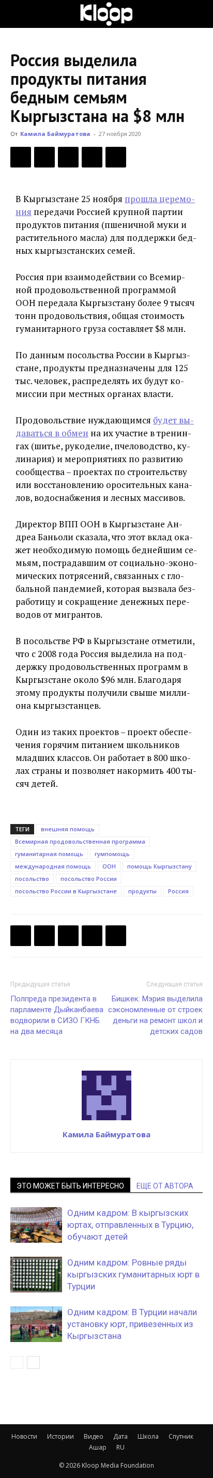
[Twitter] (44, 157)
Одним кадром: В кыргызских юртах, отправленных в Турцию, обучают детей (130, 1225)
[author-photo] (106, 1120)
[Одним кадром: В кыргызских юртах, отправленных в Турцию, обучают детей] (36, 1225)
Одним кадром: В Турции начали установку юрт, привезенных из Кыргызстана (132, 1324)
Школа (148, 1436)
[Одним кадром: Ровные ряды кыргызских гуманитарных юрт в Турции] (36, 1274)
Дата (120, 1436)
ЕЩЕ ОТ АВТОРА (164, 1186)
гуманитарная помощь (49, 854)
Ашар (97, 1447)
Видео (93, 1436)
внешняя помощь (68, 829)
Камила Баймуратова (55, 134)
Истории (60, 1436)
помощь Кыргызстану (159, 866)
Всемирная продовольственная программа (80, 841)
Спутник (181, 1436)
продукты (142, 891)
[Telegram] (92, 157)
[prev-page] (16, 1362)
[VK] (68, 157)
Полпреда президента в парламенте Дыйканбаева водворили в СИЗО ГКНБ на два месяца (56, 1015)
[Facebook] (20, 157)
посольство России (88, 878)
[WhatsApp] (115, 157)
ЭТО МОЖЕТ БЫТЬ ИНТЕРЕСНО (70, 1186)
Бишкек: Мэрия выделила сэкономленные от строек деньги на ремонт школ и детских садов (155, 1015)
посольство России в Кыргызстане (66, 891)
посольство (32, 878)
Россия (178, 891)
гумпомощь (112, 854)
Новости (24, 1436)
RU (120, 1447)
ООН (109, 866)
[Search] (198, 14)
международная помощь (53, 866)
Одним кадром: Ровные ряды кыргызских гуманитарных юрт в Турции (133, 1274)
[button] (17, 14)
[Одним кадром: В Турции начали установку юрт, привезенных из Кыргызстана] (36, 1324)
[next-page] (33, 1362)
